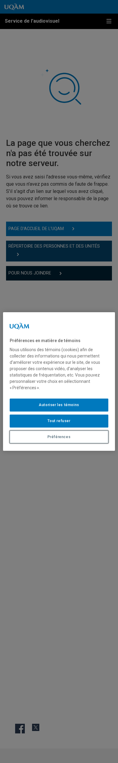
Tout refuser (59, 421)
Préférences (59, 437)
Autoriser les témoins (59, 405)
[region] (59, 381)
